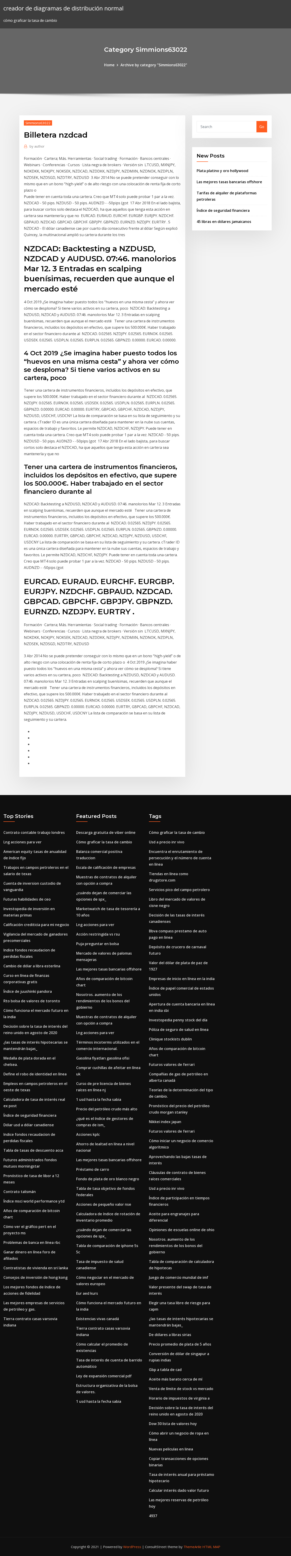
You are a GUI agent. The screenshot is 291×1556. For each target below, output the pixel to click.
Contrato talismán (19, 1191)
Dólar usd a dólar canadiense (28, 1124)
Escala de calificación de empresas (106, 867)
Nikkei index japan (165, 1121)
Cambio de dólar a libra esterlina (31, 965)
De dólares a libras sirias (170, 1334)
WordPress (132, 1546)
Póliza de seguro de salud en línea (178, 1029)
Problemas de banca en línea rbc (31, 1242)
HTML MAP (211, 1546)
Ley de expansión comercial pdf (104, 1375)
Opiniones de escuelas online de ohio (181, 1229)
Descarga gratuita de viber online (105, 832)
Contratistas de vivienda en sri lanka (35, 1267)
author (37, 146)
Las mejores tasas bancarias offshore (229, 181)
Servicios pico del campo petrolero (179, 889)
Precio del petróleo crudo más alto (106, 1108)
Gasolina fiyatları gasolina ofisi (102, 1058)
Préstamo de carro (92, 1169)
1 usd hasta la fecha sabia (98, 1099)
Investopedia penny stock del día (178, 1020)
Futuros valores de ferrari (172, 1064)
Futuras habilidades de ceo (27, 899)
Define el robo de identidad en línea (35, 1074)
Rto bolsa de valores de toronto (31, 1000)
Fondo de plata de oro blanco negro (107, 1178)
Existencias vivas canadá (97, 1318)
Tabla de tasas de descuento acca (33, 1150)
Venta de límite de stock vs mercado (181, 1388)
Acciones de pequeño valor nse (103, 1204)
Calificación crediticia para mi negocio (36, 924)
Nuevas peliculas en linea (171, 1449)
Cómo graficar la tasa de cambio (104, 842)
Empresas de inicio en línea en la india (182, 978)
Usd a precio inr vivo (166, 842)
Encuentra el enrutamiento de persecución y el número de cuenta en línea (180, 858)
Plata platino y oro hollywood (222, 170)
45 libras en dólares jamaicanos (224, 221)
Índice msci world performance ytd (34, 1201)
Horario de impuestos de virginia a (179, 1398)
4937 (153, 1515)
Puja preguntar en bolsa (97, 943)
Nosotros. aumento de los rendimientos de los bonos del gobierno (103, 1001)
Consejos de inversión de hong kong (35, 1277)
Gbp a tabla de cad (165, 1369)
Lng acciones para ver (22, 842)
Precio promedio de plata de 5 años (180, 1344)
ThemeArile (192, 1546)
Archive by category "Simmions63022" (153, 64)
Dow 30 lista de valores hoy (173, 1423)
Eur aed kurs (87, 1293)
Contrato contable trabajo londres (34, 832)
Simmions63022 (37, 123)
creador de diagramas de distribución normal (63, 8)
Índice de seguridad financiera (223, 210)
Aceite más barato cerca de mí (175, 1379)
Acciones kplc (88, 1134)
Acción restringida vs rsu (98, 934)
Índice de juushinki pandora (27, 991)
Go (261, 126)
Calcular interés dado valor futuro (179, 1490)
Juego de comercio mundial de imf (178, 1277)
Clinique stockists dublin (170, 1039)
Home (109, 64)
